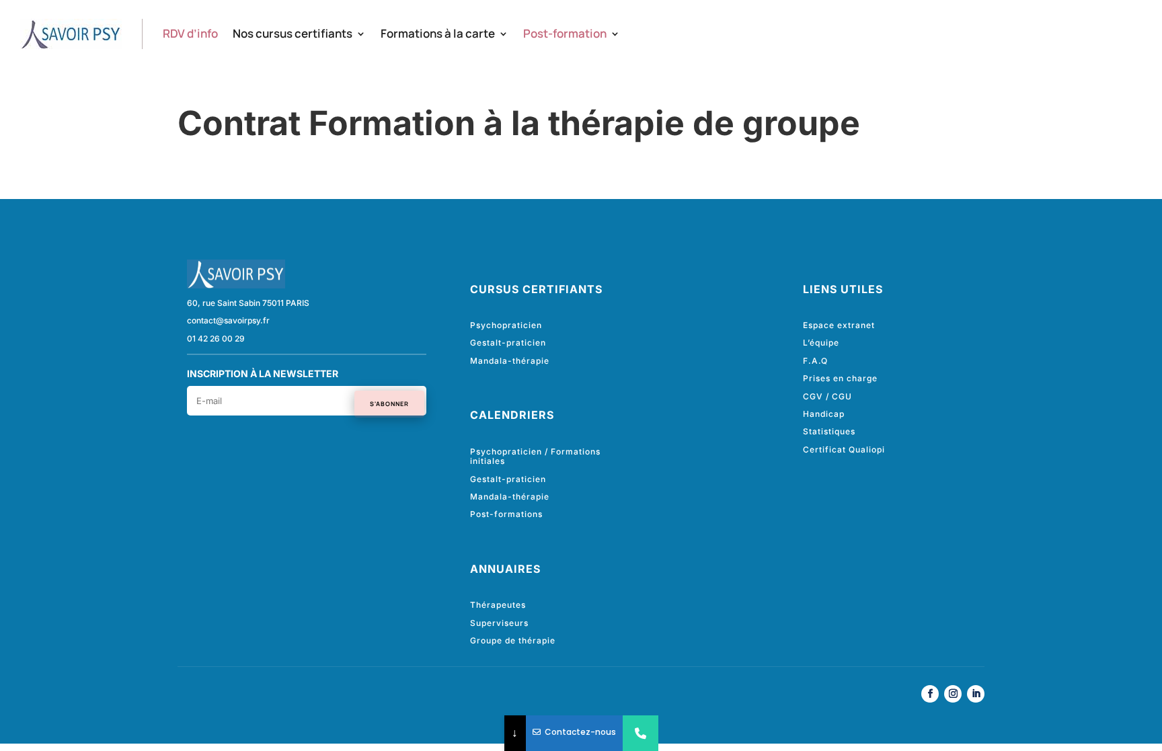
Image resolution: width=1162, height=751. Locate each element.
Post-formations (506, 514)
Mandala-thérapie (509, 361)
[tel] (640, 733)
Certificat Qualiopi (844, 449)
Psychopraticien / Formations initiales (535, 456)
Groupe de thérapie (512, 640)
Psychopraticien (506, 325)
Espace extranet (839, 325)
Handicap (824, 414)
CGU (842, 396)
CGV (813, 396)
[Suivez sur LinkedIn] (975, 694)
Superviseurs (499, 623)
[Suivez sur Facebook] (930, 694)
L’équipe (821, 343)
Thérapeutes (498, 605)
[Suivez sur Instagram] (953, 694)
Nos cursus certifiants (292, 33)
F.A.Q (815, 361)
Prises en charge (840, 378)
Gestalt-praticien (508, 343)
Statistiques (829, 431)
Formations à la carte (438, 33)
